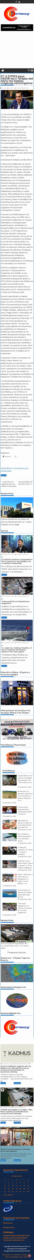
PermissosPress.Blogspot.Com (13, 1240)
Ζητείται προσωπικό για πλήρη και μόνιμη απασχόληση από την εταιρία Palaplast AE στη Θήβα (16, 522)
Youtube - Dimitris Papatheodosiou (15, 1238)
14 (28, 1185)
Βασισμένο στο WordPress (12, 1255)
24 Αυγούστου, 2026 (8, 554)
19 (20, 1188)
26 (20, 1191)
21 (28, 1188)
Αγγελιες (3, 1083)
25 (16, 1191)
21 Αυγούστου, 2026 (8, 643)
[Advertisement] (17, 50)
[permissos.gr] (2, 70)
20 (24, 1188)
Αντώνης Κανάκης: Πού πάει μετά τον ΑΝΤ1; (25, 483)
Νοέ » (10, 1195)
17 (13, 1188)
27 (24, 1191)
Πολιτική (3, 475)
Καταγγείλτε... (8, 1223)
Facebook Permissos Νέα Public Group (16, 1235)
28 (28, 1191)
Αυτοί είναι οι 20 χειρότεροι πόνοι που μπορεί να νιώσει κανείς (9, 484)
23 (9, 1191)
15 (5, 1188)
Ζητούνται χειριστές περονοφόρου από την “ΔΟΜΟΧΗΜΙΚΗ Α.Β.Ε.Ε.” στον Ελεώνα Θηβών (15, 946)
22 (5, 1191)
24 (13, 1191)
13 (24, 1185)
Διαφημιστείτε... (9, 1227)
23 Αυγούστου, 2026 (8, 596)
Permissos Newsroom (22, 88)
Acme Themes (24, 1257)
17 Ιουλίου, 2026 (6, 1107)
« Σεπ (5, 1195)
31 (13, 1194)
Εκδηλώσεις (17, 1083)
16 (9, 1188)
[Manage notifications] (29, 1255)
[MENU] (32, 70)
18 (16, 1188)
